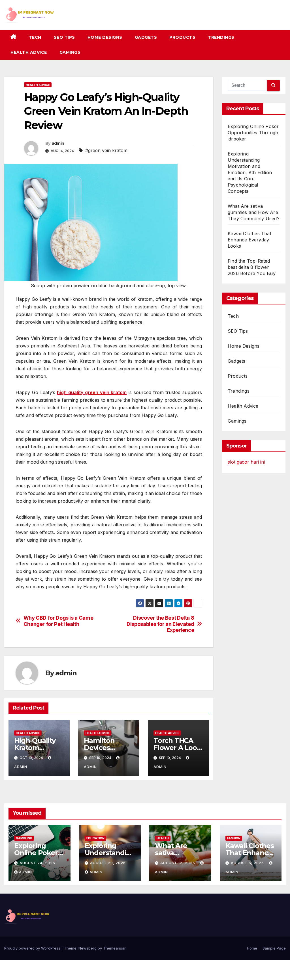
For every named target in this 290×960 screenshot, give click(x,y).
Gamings (70, 52)
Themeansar (114, 948)
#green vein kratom (106, 150)
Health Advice (28, 52)
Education (95, 838)
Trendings (221, 37)
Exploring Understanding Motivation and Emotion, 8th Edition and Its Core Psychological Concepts (250, 172)
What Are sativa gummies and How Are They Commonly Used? (254, 212)
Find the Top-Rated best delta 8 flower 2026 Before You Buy (252, 267)
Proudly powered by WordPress (32, 948)
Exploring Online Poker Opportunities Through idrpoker (253, 133)
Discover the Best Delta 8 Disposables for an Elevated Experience (160, 624)
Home (252, 948)
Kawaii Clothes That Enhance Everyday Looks (249, 240)
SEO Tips (64, 37)
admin (58, 143)
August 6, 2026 (248, 863)
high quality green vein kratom (92, 392)
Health (163, 838)
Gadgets (146, 37)
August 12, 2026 (178, 863)
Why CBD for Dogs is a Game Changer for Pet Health (58, 621)
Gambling (24, 838)
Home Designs (105, 37)
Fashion (233, 838)
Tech (35, 37)
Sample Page (274, 948)
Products (182, 37)
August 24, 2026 (37, 863)
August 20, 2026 (108, 863)
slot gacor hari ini (246, 462)
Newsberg (87, 948)
